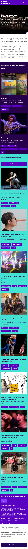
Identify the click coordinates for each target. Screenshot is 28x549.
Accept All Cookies (14, 544)
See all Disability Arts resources (14, 164)
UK (2, 152)
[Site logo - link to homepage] (6, 2)
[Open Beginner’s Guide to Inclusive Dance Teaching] (14, 463)
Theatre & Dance (17, 106)
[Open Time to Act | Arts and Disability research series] (14, 179)
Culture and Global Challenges (9, 149)
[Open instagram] (2, 524)
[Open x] (14, 524)
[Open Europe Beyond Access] (14, 123)
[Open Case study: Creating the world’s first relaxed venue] (14, 304)
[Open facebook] (10, 524)
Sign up (4, 501)
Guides (14, 286)
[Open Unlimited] (14, 84)
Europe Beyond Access (8, 138)
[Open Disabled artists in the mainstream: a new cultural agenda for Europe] (14, 383)
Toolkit (14, 445)
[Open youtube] (6, 524)
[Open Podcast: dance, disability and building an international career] (14, 345)
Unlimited (4, 98)
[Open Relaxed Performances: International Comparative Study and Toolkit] (14, 421)
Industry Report (17, 244)
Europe (13, 206)
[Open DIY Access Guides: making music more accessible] (14, 262)
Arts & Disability (6, 106)
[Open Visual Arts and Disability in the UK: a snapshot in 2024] (14, 220)
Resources (4, 203)
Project (4, 146)
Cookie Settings (14, 540)
